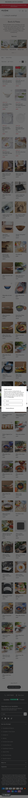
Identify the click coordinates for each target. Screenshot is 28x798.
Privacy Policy (11, 397)
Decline (7, 404)
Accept (7, 400)
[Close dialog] (27, 391)
